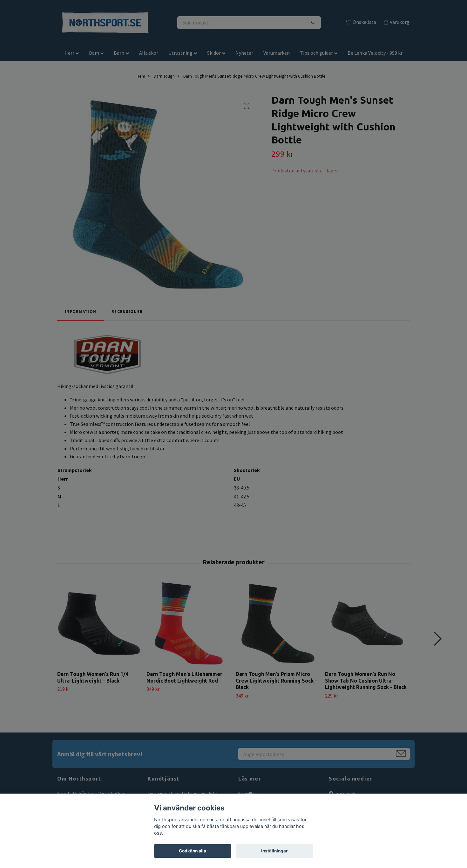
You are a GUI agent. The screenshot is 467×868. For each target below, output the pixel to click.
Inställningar (274, 850)
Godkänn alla (192, 850)
